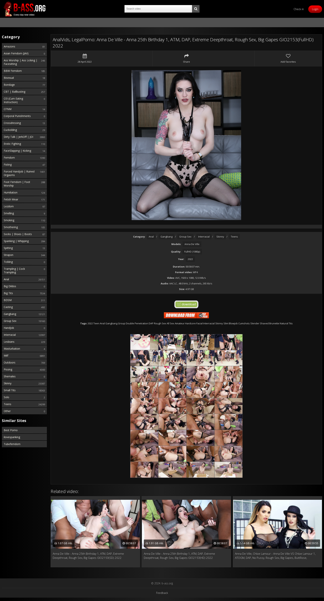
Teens (7, 404)
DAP (151, 323)
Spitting (8, 248)
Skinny (7, 383)
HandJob (9, 328)
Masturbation (12, 348)
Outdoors (9, 362)
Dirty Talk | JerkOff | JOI (18, 137)
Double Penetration (137, 323)
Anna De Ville (192, 244)
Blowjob (233, 323)
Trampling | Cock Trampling (14, 270)
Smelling (9, 213)
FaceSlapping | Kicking (17, 150)
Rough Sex (160, 323)
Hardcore (190, 323)
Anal (6, 279)
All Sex (170, 323)
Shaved (264, 323)
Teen (96, 323)
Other (7, 411)
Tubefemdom (12, 444)
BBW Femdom (13, 71)
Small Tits (10, 390)
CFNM (7, 109)
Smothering (11, 227)
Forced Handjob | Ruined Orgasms (19, 173)
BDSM (8, 300)
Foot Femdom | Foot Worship (17, 183)
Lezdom (9, 206)
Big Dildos (10, 286)
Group (121, 323)
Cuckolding (10, 130)
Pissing (8, 369)
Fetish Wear (11, 199)
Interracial (10, 334)
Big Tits (8, 293)
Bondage (9, 84)
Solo (6, 397)
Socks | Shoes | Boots (18, 234)
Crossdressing (12, 123)
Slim (226, 323)
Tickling (8, 262)
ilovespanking (12, 437)
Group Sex (10, 321)
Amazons (9, 46)
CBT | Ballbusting (14, 91)
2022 (190, 259)
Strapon (8, 255)
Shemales (10, 376)
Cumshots (244, 323)
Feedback (162, 593)
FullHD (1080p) (192, 251)
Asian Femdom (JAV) (16, 53)
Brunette (274, 323)
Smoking (9, 220)
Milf (6, 355)
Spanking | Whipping (16, 241)
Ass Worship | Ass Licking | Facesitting (20, 62)
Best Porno (11, 430)
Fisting (8, 164)
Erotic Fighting (12, 143)
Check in (299, 9)
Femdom (9, 157)
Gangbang (10, 314)
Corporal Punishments (17, 116)
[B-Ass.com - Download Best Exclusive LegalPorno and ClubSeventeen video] (24, 9)
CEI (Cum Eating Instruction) (13, 100)
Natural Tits (286, 323)
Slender (254, 323)
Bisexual (9, 77)
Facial (199, 323)
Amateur (179, 323)
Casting (8, 307)
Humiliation (10, 192)
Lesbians (9, 341)
